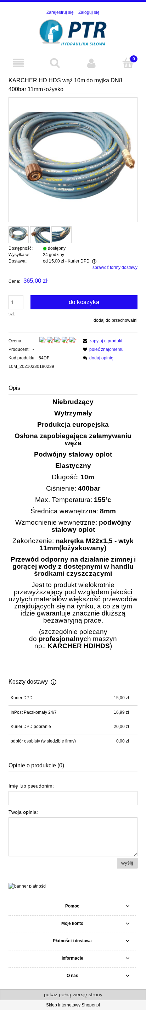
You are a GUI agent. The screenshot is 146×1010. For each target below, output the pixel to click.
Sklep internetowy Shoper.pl (73, 1005)
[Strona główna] (73, 32)
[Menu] (18, 63)
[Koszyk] (128, 62)
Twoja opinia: (23, 812)
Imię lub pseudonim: (31, 786)
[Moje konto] (91, 63)
